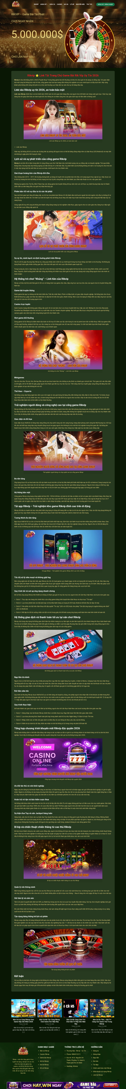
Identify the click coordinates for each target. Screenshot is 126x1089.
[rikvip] (21, 4)
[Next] (117, 1014)
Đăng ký (43, 4)
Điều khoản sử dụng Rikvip (102, 1071)
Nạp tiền (96, 1058)
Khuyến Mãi (80, 4)
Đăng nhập (97, 1054)
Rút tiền (95, 1061)
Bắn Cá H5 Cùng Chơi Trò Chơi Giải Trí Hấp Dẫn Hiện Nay (75, 1022)
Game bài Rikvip (45, 1058)
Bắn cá (52, 4)
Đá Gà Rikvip (44, 1065)
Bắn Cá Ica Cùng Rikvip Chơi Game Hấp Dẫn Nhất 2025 (23, 1021)
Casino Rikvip (44, 1054)
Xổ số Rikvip (44, 1068)
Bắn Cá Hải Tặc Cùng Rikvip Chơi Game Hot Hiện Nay (49, 1021)
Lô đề (72, 4)
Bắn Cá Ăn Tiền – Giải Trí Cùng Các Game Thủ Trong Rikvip (102, 1022)
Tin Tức (89, 4)
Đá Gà (66, 4)
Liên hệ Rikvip (98, 1075)
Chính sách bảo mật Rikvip (102, 1068)
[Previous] (8, 1014)
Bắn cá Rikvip (44, 1051)
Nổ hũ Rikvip (44, 1061)
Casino (59, 4)
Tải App (95, 1065)
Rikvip (36, 4)
